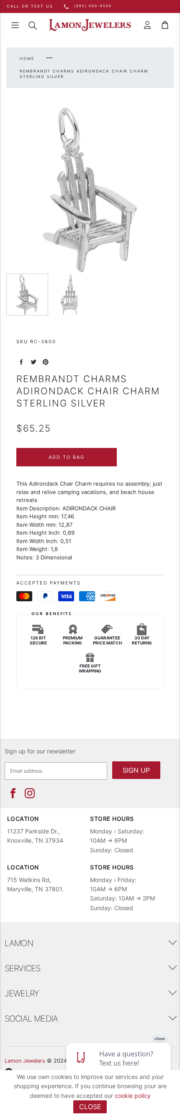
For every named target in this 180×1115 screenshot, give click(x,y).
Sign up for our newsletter (40, 751)
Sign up (136, 770)
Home (27, 58)
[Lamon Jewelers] (90, 25)
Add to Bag (67, 457)
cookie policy (133, 1095)
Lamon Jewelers (25, 1061)
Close (90, 1106)
